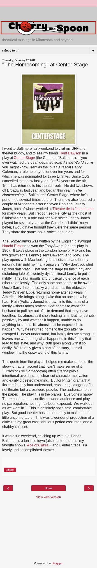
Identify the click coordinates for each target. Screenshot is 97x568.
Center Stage (24, 158)
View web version (48, 497)
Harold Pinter (12, 246)
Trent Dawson (70, 153)
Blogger (57, 563)
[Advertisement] (48, 12)
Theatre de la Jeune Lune (73, 209)
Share (10, 469)
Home (48, 488)
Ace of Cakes (37, 445)
